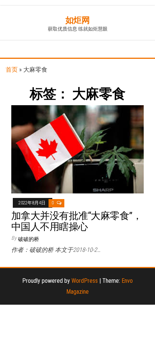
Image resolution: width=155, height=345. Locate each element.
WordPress (84, 280)
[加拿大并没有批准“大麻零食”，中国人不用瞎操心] (77, 149)
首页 (12, 69)
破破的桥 (28, 239)
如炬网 (77, 20)
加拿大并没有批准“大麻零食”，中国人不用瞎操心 (76, 221)
